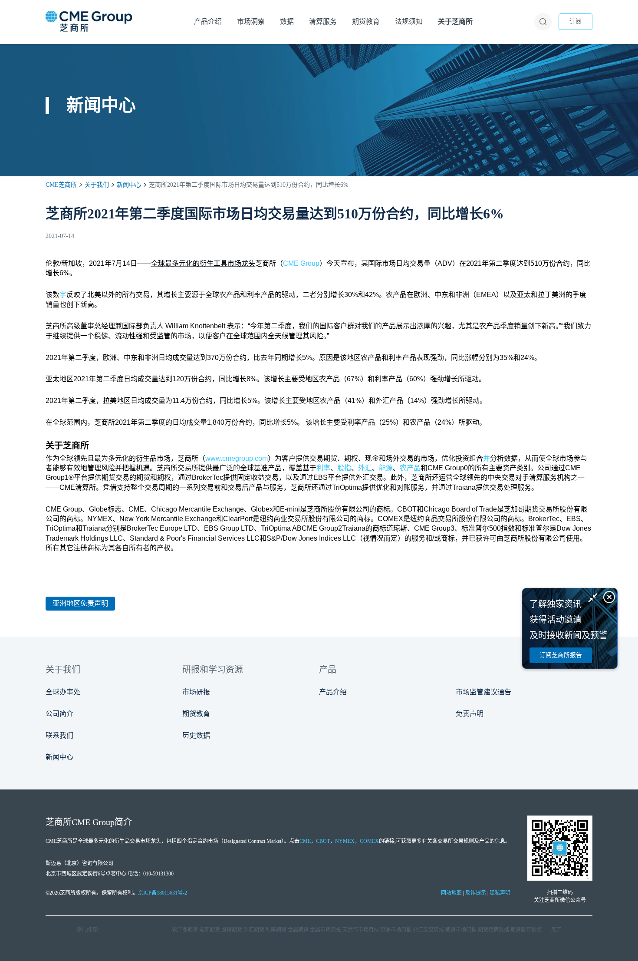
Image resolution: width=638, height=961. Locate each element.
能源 (386, 468)
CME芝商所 (61, 185)
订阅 (575, 21)
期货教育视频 (526, 930)
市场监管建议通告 (483, 692)
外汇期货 (253, 930)
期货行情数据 (493, 930)
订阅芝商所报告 (560, 655)
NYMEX (345, 841)
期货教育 (196, 713)
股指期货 (231, 930)
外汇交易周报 (428, 930)
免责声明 (469, 713)
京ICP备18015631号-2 (162, 893)
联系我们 (59, 735)
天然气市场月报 (360, 930)
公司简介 (59, 713)
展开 (556, 930)
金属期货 (298, 930)
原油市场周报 (395, 930)
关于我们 (97, 185)
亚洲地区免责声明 (80, 603)
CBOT (323, 841)
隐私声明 (500, 893)
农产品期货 (185, 930)
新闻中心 (129, 185)
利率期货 (276, 930)
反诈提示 (475, 893)
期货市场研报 (461, 930)
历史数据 (196, 735)
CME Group (301, 263)
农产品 (410, 468)
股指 (344, 468)
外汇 (365, 468)
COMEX (369, 841)
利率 (323, 468)
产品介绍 (333, 692)
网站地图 (451, 893)
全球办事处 (63, 692)
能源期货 (209, 930)
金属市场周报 (325, 930)
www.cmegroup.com (236, 458)
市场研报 (196, 692)
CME (305, 841)
